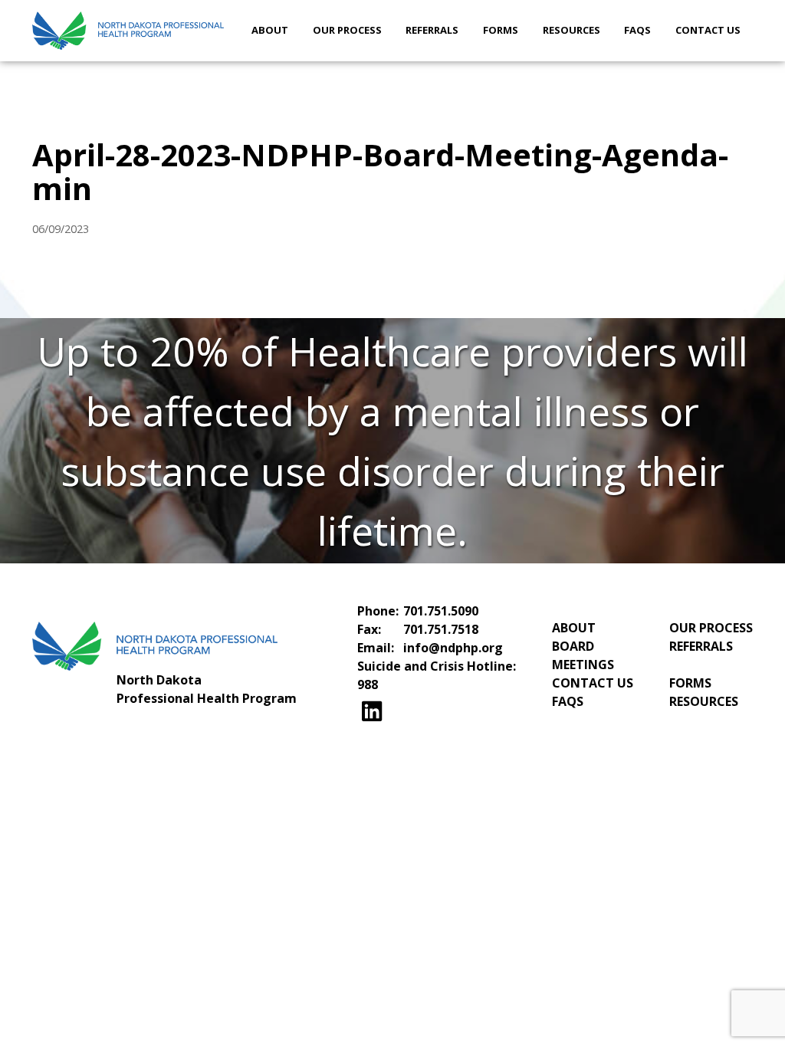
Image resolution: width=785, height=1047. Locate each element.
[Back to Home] (128, 30)
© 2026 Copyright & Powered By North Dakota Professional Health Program (392, 783)
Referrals (432, 30)
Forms (500, 30)
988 (367, 684)
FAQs (637, 30)
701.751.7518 (440, 629)
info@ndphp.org (453, 647)
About (269, 30)
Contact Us (708, 30)
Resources (571, 30)
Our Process (347, 30)
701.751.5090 (440, 610)
